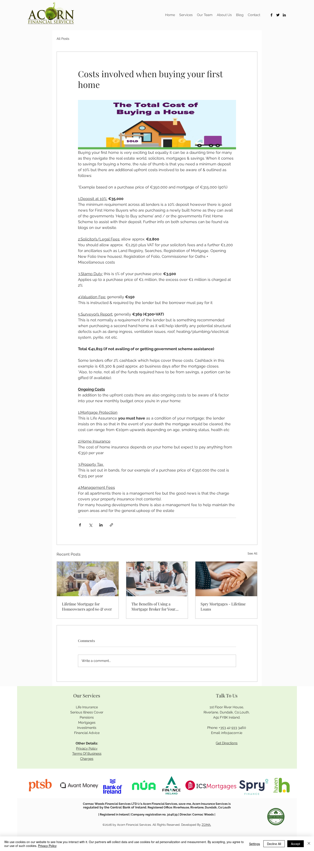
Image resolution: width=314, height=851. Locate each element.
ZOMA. (206, 824)
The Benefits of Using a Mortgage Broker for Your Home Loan (153, 606)
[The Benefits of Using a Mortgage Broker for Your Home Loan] (157, 579)
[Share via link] (111, 525)
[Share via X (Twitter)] (90, 525)
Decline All (274, 844)
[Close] (308, 844)
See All (252, 553)
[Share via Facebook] (80, 525)
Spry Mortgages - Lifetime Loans (223, 606)
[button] (186, 15)
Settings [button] (254, 844)
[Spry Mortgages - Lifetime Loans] (226, 579)
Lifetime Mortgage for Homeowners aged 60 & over (87, 606)
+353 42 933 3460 (232, 728)
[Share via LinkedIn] (101, 525)
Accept (295, 844)
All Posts (63, 39)
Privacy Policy (47, 846)
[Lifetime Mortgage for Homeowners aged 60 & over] (88, 579)
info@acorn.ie (231, 733)
